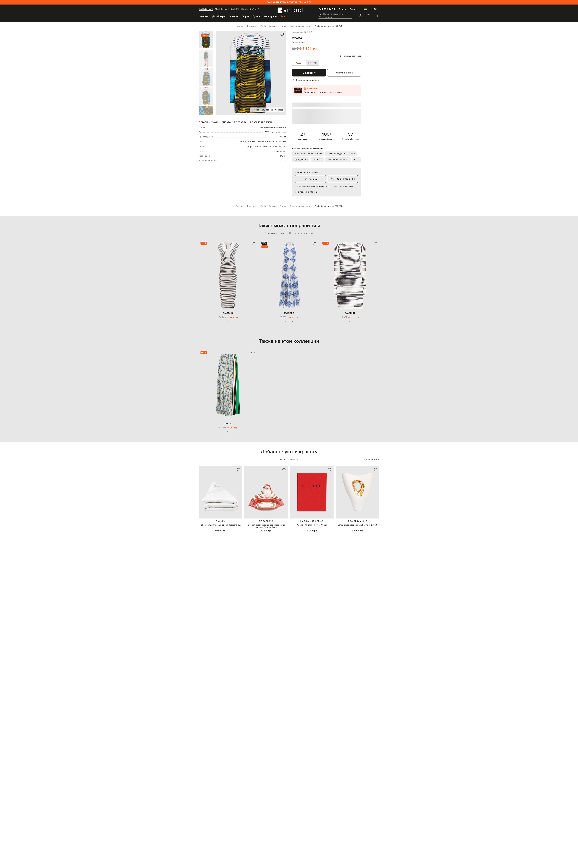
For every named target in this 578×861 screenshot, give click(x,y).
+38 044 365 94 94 (345, 179)
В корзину (309, 72)
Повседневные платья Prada (308, 153)
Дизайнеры (218, 16)
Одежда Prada (301, 159)
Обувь (245, 16)
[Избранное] (368, 16)
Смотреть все (371, 459)
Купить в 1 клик (344, 72)
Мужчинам (222, 9)
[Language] (367, 10)
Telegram (312, 179)
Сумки (256, 16)
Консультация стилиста (307, 80)
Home (244, 9)
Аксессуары (270, 16)
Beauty (254, 9)
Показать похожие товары (269, 110)
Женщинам (206, 9)
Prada (297, 38)
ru (375, 9)
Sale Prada (317, 159)
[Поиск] (320, 15)
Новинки (203, 16)
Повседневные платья (338, 159)
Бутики (342, 9)
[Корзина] (376, 16)
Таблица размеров (352, 56)
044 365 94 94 (327, 9)
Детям (235, 9)
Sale (283, 16)
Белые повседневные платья (341, 153)
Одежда (233, 16)
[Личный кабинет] (361, 16)
